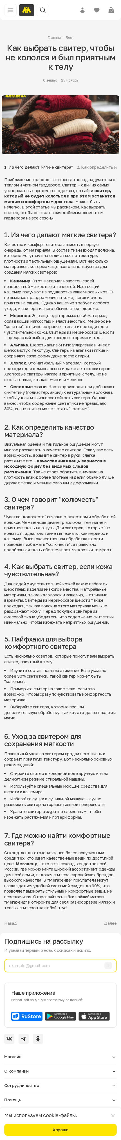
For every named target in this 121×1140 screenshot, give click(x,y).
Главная (54, 38)
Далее (110, 923)
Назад (10, 923)
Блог (69, 38)
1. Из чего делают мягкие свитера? (38, 167)
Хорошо (60, 1129)
